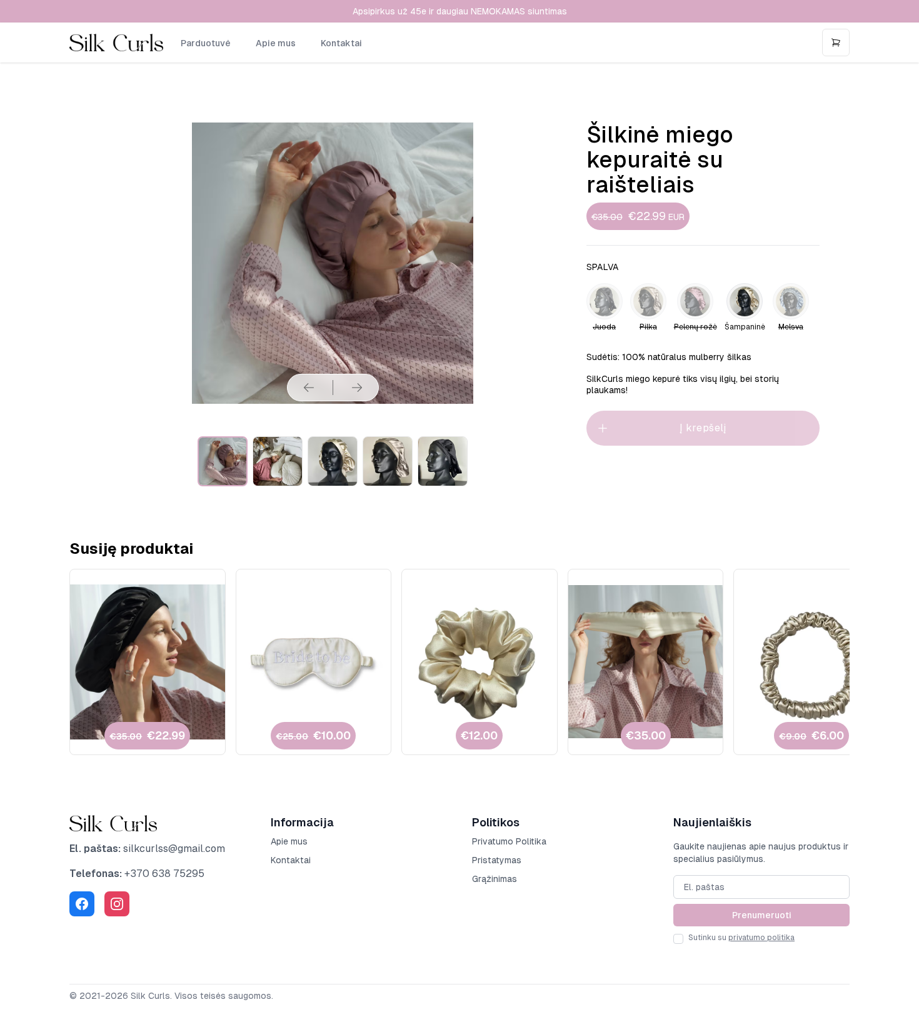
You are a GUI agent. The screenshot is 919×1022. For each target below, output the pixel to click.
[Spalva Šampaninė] (744, 301)
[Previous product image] (309, 387)
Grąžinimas (494, 879)
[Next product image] (357, 387)
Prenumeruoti (761, 915)
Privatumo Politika (509, 841)
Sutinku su (741, 937)
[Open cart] (836, 42)
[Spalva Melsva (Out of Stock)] (791, 301)
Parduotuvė (206, 43)
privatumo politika (761, 937)
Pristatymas (496, 860)
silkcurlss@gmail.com (174, 848)
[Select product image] (223, 461)
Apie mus (276, 43)
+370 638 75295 (164, 873)
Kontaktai (341, 43)
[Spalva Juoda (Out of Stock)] (604, 301)
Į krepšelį (703, 428)
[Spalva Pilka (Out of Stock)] (648, 301)
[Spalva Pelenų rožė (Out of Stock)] (695, 301)
